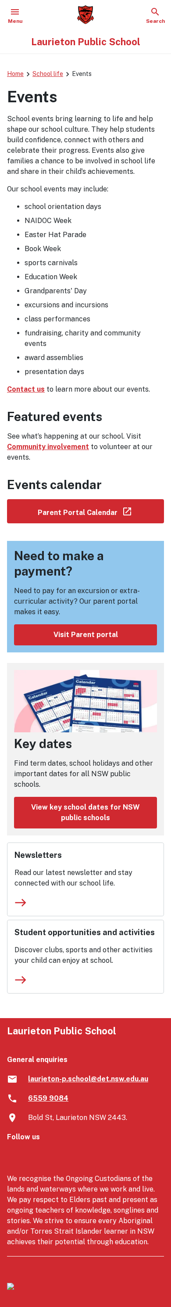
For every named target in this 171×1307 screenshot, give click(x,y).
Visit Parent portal (85, 634)
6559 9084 (48, 1098)
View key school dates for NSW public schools (85, 812)
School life (47, 73)
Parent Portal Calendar (101, 511)
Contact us (26, 389)
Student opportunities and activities (84, 932)
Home (15, 73)
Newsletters (38, 855)
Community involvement (48, 447)
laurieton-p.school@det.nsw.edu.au (88, 1079)
